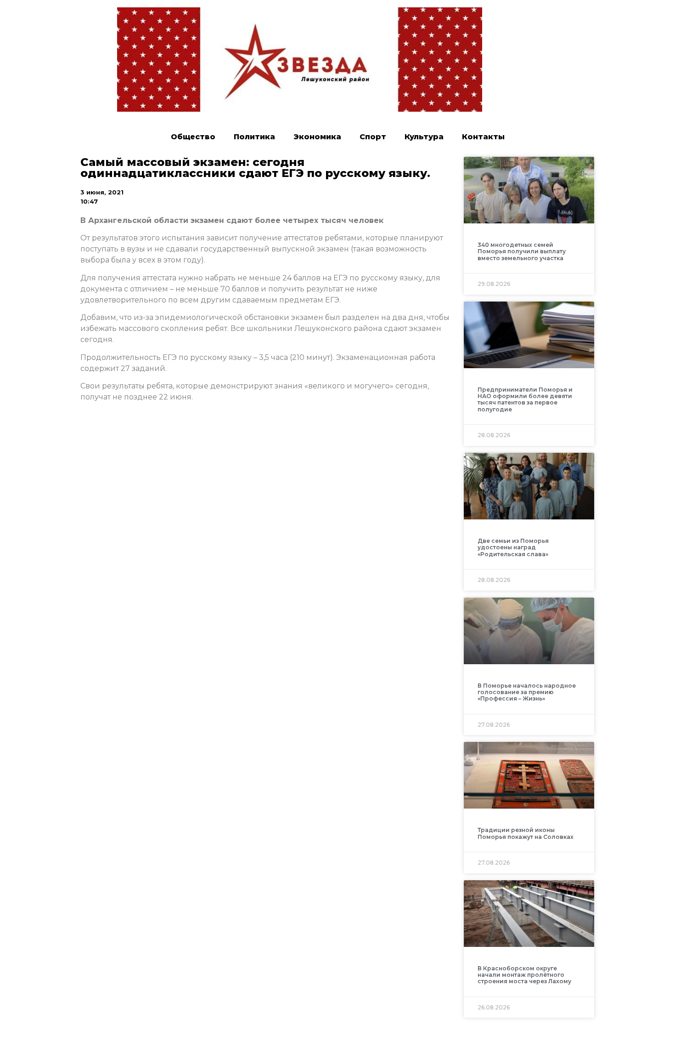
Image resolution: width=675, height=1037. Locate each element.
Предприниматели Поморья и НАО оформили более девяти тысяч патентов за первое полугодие (525, 399)
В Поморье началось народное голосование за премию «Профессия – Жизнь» (527, 692)
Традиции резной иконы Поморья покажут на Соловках (526, 833)
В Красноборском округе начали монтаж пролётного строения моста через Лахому (524, 975)
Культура (424, 136)
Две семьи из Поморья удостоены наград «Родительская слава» (513, 547)
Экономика (317, 136)
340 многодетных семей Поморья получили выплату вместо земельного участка (522, 251)
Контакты (483, 136)
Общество (193, 136)
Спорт (373, 136)
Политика (254, 136)
